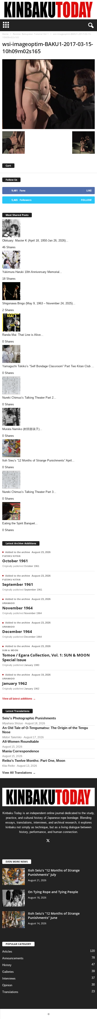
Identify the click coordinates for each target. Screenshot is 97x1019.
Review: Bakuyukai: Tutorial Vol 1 (31, 33)
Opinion (7, 985)
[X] (48, 841)
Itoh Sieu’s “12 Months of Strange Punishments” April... (38, 460)
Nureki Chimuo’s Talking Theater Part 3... (29, 492)
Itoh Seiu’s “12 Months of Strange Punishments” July (54, 872)
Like (89, 190)
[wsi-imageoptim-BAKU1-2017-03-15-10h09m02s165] (48, 94)
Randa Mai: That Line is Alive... (22, 334)
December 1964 (17, 631)
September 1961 (17, 584)
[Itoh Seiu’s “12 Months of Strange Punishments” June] (13, 919)
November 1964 (17, 608)
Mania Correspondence (20, 751)
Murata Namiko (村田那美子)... (22, 429)
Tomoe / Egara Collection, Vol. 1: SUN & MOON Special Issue (46, 657)
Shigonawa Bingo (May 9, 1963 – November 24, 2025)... (38, 303)
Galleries (8, 971)
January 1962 (14, 683)
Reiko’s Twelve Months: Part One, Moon (33, 760)
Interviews (9, 978)
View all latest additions (19, 698)
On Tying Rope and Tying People (53, 892)
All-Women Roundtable (20, 741)
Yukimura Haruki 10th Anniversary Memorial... (32, 272)
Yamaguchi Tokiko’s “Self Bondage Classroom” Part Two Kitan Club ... (48, 366)
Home (5, 33)
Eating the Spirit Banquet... (20, 523)
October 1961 (15, 560)
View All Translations (19, 772)
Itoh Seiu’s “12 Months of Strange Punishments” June (54, 915)
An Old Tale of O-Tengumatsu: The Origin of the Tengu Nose (45, 730)
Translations (10, 992)
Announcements (12, 958)
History (7, 965)
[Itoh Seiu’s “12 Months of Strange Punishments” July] (13, 876)
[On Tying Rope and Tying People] (13, 898)
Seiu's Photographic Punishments (29, 718)
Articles (7, 951)
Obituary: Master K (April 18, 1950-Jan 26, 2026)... (35, 240)
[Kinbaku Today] (48, 9)
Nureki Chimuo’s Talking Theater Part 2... (29, 397)
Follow (86, 200)
